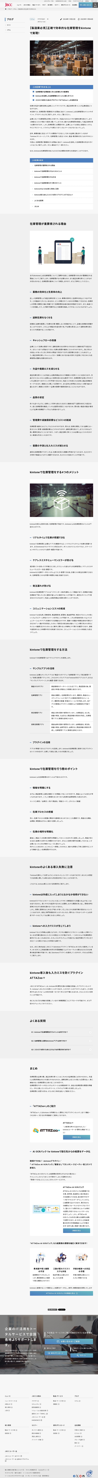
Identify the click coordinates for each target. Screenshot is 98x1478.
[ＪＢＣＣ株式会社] (8, 5)
